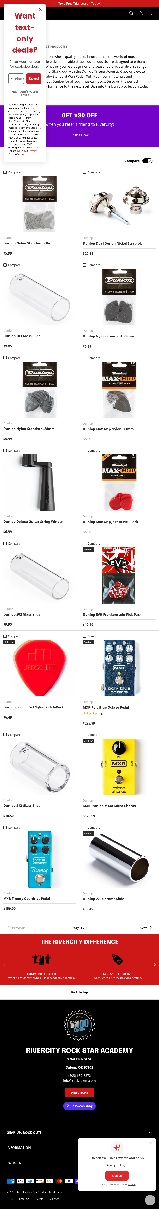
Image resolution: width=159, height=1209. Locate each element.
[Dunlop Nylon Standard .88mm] (39, 390)
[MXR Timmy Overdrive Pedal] (39, 859)
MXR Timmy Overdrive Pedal (26, 898)
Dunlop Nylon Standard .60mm (29, 243)
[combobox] (11, 79)
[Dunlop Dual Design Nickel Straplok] (119, 204)
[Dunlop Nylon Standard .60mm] (39, 204)
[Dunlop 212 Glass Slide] (39, 767)
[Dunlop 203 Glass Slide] (39, 297)
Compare (132, 161)
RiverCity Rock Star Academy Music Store (40, 1192)
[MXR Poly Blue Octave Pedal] (119, 668)
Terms (20, 154)
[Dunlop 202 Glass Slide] (39, 575)
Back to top (79, 992)
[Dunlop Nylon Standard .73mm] (119, 297)
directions (79, 1092)
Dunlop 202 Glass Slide (21, 614)
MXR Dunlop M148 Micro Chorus (109, 806)
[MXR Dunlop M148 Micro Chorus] (119, 767)
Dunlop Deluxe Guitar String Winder (33, 521)
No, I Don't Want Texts (25, 93)
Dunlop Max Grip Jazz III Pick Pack (110, 522)
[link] (31, 928)
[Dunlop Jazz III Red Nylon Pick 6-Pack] (39, 668)
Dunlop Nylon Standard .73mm (108, 336)
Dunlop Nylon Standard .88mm (29, 428)
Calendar (55, 1199)
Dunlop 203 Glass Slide (21, 336)
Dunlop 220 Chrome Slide (103, 898)
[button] (149, 13)
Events (39, 1199)
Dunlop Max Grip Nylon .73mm (108, 429)
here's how (79, 135)
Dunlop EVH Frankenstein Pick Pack (112, 614)
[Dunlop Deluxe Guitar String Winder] (39, 482)
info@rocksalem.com (79, 1080)
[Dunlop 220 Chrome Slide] (119, 859)
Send (33, 79)
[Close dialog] (40, 9)
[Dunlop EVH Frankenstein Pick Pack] (119, 575)
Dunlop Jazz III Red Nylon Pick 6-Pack (33, 707)
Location (24, 1199)
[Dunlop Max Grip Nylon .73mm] (119, 390)
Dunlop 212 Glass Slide (21, 805)
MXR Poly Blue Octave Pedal (106, 707)
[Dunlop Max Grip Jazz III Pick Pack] (119, 482)
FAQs (10, 1199)
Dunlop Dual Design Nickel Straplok (112, 243)
